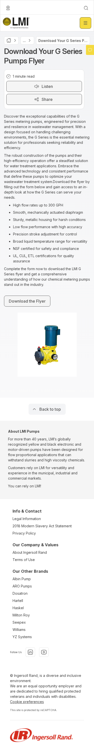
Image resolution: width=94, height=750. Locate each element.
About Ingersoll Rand (30, 552)
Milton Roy (21, 615)
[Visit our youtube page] (44, 652)
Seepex (19, 622)
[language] (8, 8)
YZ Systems (22, 637)
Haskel (18, 608)
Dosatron (20, 593)
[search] (86, 8)
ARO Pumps (22, 586)
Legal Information (27, 519)
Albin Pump (22, 579)
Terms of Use (24, 560)
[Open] (85, 23)
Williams (19, 629)
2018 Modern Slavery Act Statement (42, 526)
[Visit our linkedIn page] (30, 652)
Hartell (18, 600)
